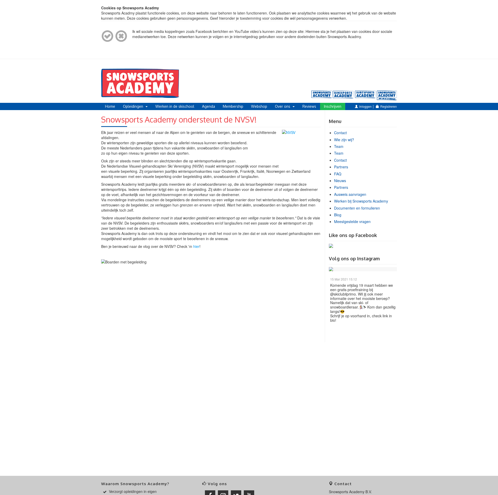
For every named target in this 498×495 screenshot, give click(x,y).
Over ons (283, 106)
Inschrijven (332, 106)
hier (196, 246)
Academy (322, 95)
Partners (341, 166)
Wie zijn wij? (344, 139)
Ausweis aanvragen (350, 194)
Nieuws (340, 180)
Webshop (259, 106)
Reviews (309, 106)
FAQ (337, 173)
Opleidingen (133, 106)
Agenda (208, 106)
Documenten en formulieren (357, 208)
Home (110, 106)
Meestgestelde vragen (352, 221)
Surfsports (365, 95)
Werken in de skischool (174, 106)
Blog (337, 214)
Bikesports (344, 95)
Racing (387, 95)
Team (338, 146)
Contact (340, 132)
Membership (233, 106)
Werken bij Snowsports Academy (361, 201)
